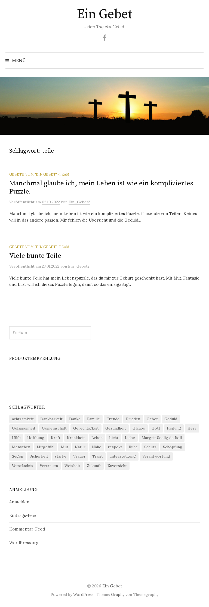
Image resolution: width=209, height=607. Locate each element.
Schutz (150, 446)
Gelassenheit (23, 428)
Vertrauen (49, 465)
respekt (115, 446)
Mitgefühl (45, 446)
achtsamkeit (23, 418)
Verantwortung (156, 456)
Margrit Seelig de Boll (162, 437)
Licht (113, 437)
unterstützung (122, 456)
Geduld (170, 418)
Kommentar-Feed (27, 529)
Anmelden (19, 501)
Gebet (152, 418)
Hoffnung (35, 437)
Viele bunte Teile (35, 256)
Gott (156, 428)
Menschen (21, 446)
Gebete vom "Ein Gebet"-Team (39, 174)
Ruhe (133, 446)
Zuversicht (117, 465)
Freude (112, 418)
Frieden (133, 418)
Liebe (130, 437)
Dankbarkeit (51, 418)
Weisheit (72, 465)
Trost (97, 456)
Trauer (79, 456)
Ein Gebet (105, 14)
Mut (64, 446)
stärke (60, 456)
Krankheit (76, 437)
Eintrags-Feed (23, 515)
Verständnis (22, 465)
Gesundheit (115, 428)
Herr (192, 428)
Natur (80, 446)
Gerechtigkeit (86, 428)
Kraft (55, 437)
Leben (97, 437)
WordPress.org (23, 542)
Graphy (117, 594)
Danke (75, 418)
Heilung (174, 428)
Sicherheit (39, 456)
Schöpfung (172, 446)
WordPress (83, 594)
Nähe (96, 446)
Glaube (139, 428)
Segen (17, 456)
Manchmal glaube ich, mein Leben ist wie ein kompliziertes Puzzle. (101, 187)
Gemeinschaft (54, 428)
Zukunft (94, 465)
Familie (93, 418)
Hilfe (16, 437)
